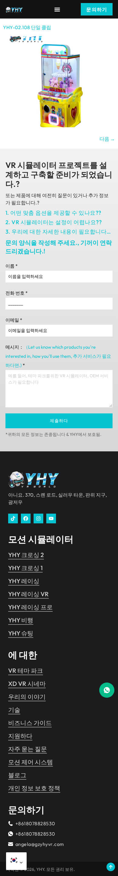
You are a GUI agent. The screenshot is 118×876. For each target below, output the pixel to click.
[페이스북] (26, 518)
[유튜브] (51, 518)
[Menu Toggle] (57, 9)
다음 (107, 139)
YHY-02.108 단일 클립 (27, 27)
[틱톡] (13, 518)
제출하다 (59, 420)
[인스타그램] (38, 518)
